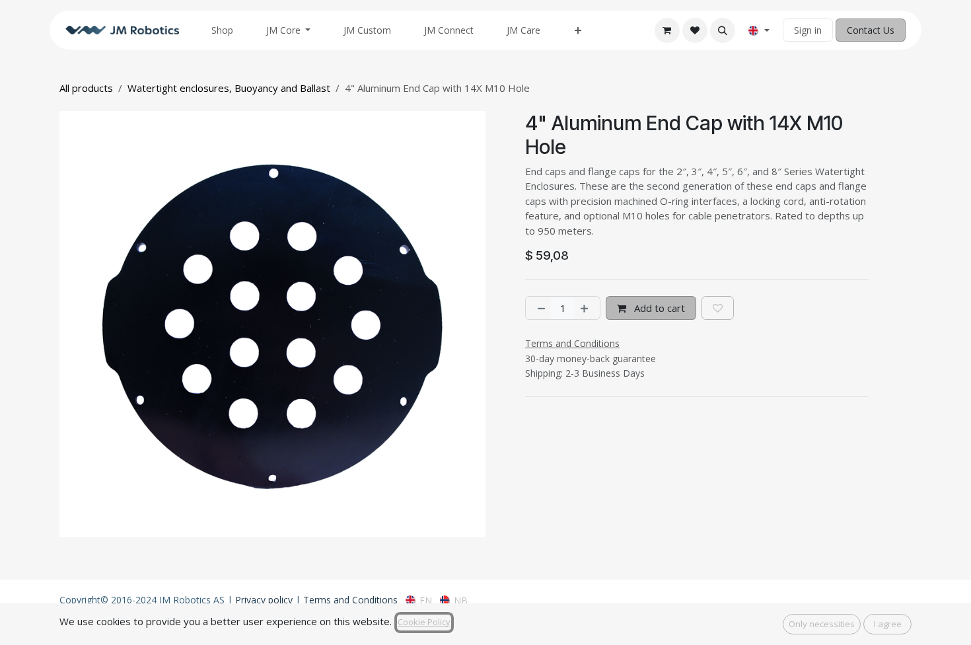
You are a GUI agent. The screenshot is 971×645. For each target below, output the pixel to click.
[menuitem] (222, 30)
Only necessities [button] (822, 624)
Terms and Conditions (350, 599)
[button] (722, 30)
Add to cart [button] (658, 308)
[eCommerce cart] (667, 30)
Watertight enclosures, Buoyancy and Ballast (228, 88)
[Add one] (587, 308)
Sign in (808, 30)
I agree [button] (888, 624)
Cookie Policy (424, 622)
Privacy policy (264, 599)
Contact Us (870, 30)
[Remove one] (539, 308)
